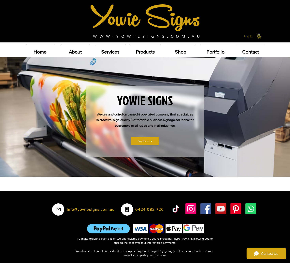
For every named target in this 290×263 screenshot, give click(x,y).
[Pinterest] (235, 208)
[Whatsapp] (250, 208)
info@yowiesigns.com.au (91, 209)
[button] (259, 36)
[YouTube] (220, 208)
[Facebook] (205, 208)
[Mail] (58, 209)
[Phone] (127, 209)
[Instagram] (190, 208)
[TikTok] (175, 208)
